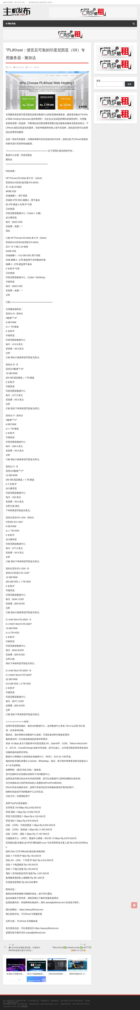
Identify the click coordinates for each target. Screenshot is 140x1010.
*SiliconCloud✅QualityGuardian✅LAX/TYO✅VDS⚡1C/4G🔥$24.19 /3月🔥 (78, 949)
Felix (10, 67)
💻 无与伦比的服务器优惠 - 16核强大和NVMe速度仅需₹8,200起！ (24, 949)
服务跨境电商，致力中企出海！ (14, 2)
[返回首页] (134, 905)
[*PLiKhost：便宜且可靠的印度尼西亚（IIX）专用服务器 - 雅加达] (47, 73)
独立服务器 (20, 67)
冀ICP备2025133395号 (81, 1004)
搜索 (98, 80)
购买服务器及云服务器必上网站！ (41, 2)
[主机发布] (16, 8)
